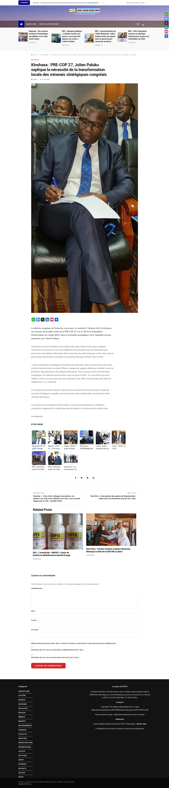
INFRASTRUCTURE (25, 742)
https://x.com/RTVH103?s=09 (137, 710)
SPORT (21, 777)
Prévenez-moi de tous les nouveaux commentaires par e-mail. (57, 650)
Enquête (22, 721)
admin (35, 79)
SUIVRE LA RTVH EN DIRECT (49, 24)
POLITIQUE (22, 755)
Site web (34, 630)
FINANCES (22, 730)
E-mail (34, 620)
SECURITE (22, 768)
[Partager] (166, 36)
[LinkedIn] (166, 27)
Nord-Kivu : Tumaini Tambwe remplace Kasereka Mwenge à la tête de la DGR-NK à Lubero (108, 550)
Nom (33, 611)
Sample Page (31, 24)
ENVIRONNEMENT (25, 725)
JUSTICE (21, 751)
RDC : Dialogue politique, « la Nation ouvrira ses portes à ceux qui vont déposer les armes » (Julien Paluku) (39, 36)
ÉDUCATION (22, 708)
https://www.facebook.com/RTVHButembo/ (108, 710)
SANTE (21, 760)
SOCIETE (21, 773)
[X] (166, 23)
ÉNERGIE (21, 717)
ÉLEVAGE (21, 713)
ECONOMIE (35, 60)
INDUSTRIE (22, 738)
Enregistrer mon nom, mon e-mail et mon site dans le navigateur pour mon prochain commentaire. (73, 643)
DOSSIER (21, 700)
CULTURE (22, 695)
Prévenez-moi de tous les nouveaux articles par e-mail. (55, 657)
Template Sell (25, 784)
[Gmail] (166, 32)
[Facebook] (166, 18)
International (24, 747)
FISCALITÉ (22, 734)
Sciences (22, 764)
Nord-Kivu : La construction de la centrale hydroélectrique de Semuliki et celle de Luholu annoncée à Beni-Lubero (81, 2)
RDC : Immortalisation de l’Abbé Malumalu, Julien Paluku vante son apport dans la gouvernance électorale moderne (72, 36)
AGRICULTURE (23, 691)
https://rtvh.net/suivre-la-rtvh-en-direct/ (129, 714)
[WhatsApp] (166, 14)
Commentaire (37, 588)
